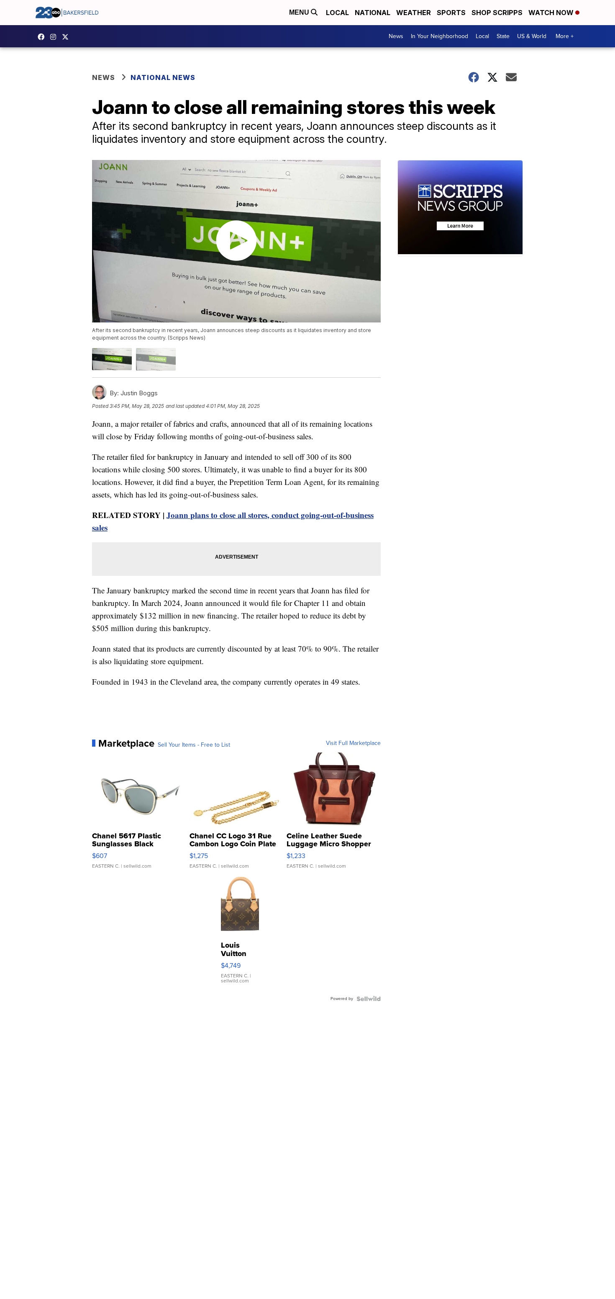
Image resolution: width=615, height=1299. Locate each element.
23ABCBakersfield (43, 37)
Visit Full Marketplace (353, 743)
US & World (531, 36)
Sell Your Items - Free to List (194, 745)
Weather (413, 12)
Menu (300, 12)
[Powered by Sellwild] (368, 999)
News (396, 36)
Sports (451, 12)
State (503, 36)
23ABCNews (55, 37)
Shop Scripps (497, 12)
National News (163, 77)
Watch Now (551, 12)
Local (337, 12)
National (372, 12)
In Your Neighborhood (439, 36)
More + (565, 36)
